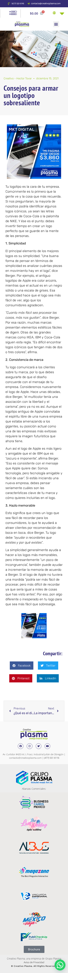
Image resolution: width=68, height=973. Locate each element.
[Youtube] (47, 746)
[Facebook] (20, 746)
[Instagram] (29, 746)
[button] (56, 24)
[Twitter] (38, 746)
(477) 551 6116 (51, 757)
